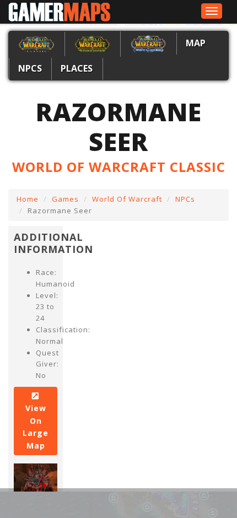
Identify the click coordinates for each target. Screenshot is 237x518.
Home (28, 199)
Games (65, 199)
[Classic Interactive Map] (36, 43)
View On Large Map (36, 426)
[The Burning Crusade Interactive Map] (92, 43)
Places (77, 68)
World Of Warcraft (127, 199)
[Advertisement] (114, 503)
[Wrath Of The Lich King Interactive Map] (148, 43)
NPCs (30, 68)
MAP (196, 43)
